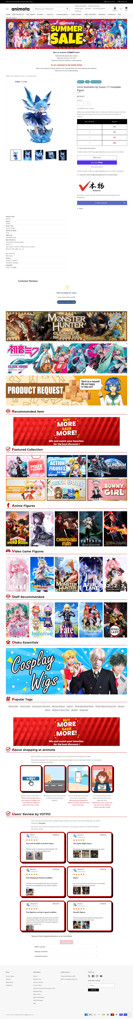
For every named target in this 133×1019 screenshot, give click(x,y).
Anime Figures (10, 976)
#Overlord (121, 706)
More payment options (97, 167)
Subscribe (93, 990)
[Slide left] (8, 155)
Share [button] (81, 208)
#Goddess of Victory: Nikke (60, 710)
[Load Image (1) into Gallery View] (15, 155)
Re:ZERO (88, 8)
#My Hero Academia (58, 706)
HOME (7, 76)
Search (35, 976)
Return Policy (37, 994)
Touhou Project (96, 82)
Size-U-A (81, 82)
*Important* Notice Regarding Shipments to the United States (98, 175)
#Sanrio (47, 710)
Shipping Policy (37, 991)
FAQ (34, 1003)
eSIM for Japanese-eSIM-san (69, 979)
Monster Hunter (79, 8)
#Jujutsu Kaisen (25, 706)
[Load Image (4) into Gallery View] (51, 155)
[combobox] (51, 9)
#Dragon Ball (84, 710)
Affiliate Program (38, 1000)
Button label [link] (66, 942)
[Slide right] (71, 155)
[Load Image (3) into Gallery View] (39, 155)
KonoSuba (78, 11)
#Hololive (70, 706)
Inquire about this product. (87, 148)
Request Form (37, 979)
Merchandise (9, 982)
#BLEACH (74, 710)
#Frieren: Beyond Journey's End (106, 706)
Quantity (79, 100)
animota (12, 1014)
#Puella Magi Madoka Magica (84, 706)
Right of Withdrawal (38, 997)
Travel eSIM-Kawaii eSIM (68, 976)
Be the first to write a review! (66, 302)
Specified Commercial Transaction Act (44, 988)
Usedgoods (9, 985)
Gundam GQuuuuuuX (94, 6)
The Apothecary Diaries (99, 8)
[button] (7, 9)
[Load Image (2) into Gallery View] (27, 155)
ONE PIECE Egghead (81, 6)
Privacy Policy (37, 985)
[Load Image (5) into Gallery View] (62, 155)
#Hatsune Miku (13, 706)
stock (87, 82)
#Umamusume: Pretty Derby (41, 706)
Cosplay (8, 979)
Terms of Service (38, 982)
